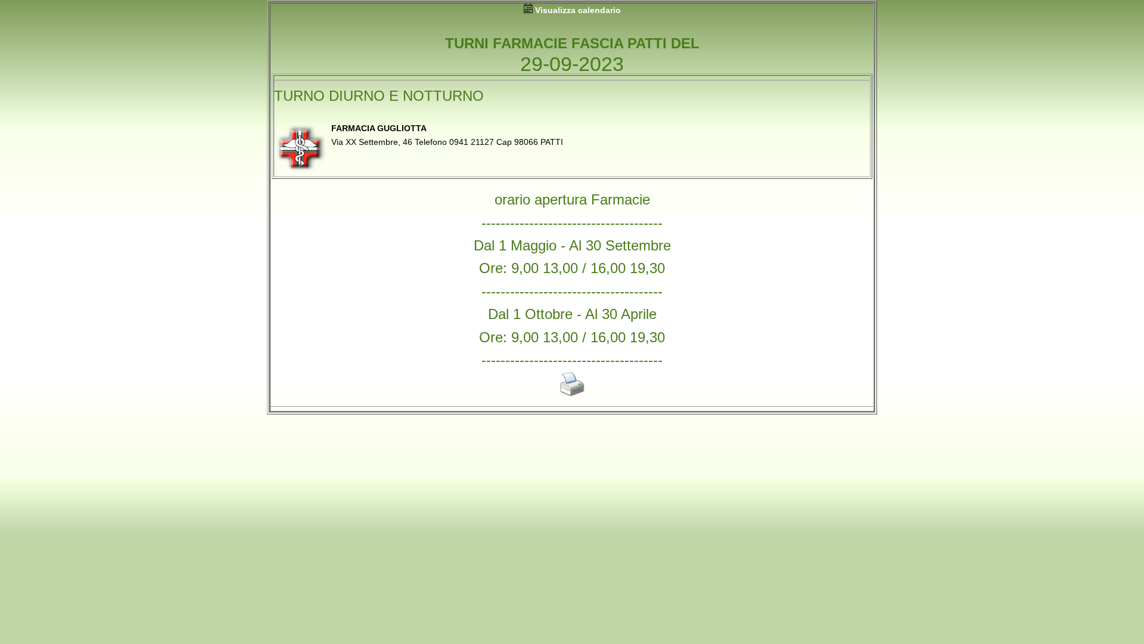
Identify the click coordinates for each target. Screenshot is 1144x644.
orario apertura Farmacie (572, 199)
